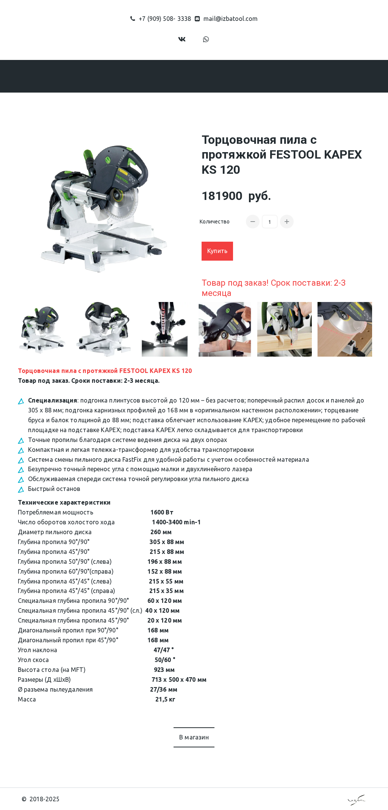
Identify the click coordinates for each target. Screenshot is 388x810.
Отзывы (251, 75)
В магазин (194, 737)
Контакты (292, 75)
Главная (57, 75)
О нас (92, 75)
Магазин (136, 75)
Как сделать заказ (197, 75)
